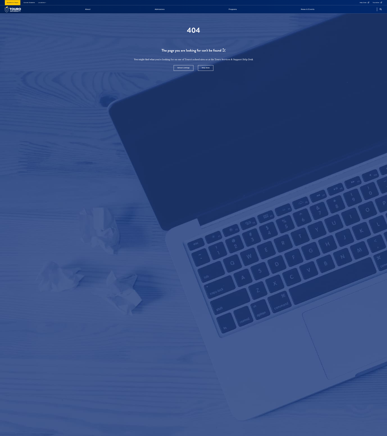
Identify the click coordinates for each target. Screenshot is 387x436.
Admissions (160, 9)
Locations (41, 2)
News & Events (307, 9)
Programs (233, 9)
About (88, 9)
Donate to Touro (12, 2)
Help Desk (363, 2)
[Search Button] (380, 9)
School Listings (183, 68)
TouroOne (376, 2)
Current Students (29, 2)
